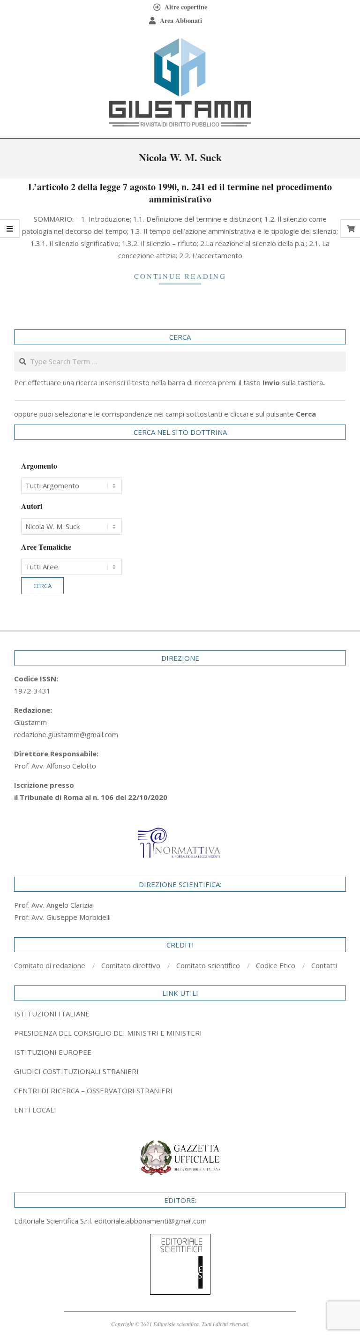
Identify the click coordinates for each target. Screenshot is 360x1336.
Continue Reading (180, 276)
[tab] (180, 1033)
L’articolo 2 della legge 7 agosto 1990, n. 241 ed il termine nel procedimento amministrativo (180, 193)
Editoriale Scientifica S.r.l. (54, 1220)
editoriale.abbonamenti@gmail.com (150, 1220)
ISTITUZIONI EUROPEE (52, 1052)
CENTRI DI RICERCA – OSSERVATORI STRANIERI (93, 1090)
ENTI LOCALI (35, 1109)
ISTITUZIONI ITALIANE (52, 1013)
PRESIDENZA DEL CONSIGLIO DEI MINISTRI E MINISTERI (108, 1032)
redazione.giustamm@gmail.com (66, 734)
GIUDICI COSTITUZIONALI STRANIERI (76, 1071)
